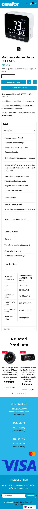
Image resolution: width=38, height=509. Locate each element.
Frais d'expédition (7, 69)
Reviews (6, 329)
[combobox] (29, 507)
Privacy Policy (19, 505)
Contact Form (19, 414)
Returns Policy (19, 446)
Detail (5, 124)
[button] (9, 382)
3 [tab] (17, 393)
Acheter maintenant (18, 88)
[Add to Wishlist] (29, 82)
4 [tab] (19, 393)
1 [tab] (12, 393)
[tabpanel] (10, 369)
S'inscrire (31, 496)
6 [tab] (23, 393)
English (30, 507)
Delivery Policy (19, 430)
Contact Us (17, 502)
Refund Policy (28, 502)
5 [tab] (21, 393)
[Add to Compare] (35, 82)
